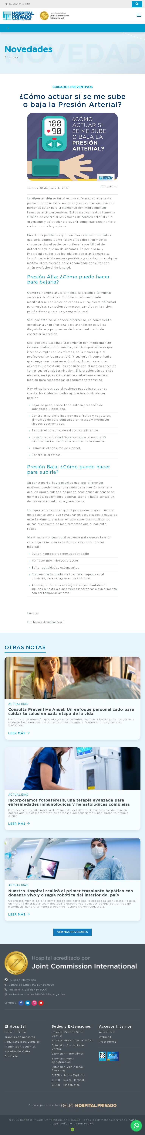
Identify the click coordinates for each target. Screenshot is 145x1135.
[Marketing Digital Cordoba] (72, 1129)
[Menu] (139, 15)
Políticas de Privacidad (76, 1124)
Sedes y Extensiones (71, 1026)
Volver (13, 57)
